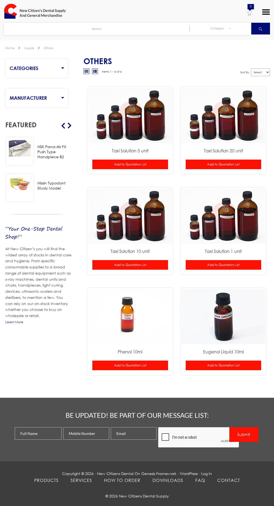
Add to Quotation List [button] (130, 164)
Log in (206, 473)
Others (49, 48)
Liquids (29, 48)
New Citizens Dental (115, 473)
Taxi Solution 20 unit (223, 150)
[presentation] (198, 437)
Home (10, 48)
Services (81, 480)
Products (46, 480)
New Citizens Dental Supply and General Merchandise (37, 11)
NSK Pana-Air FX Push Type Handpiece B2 (51, 151)
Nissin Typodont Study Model (51, 185)
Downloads (168, 480)
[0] (250, 12)
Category (217, 28)
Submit (243, 434)
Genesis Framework (158, 473)
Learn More (14, 322)
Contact (228, 480)
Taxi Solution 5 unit (130, 150)
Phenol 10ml (130, 351)
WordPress (189, 473)
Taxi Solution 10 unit (130, 251)
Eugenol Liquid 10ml (223, 351)
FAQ (200, 480)
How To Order (122, 480)
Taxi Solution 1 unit (223, 251)
